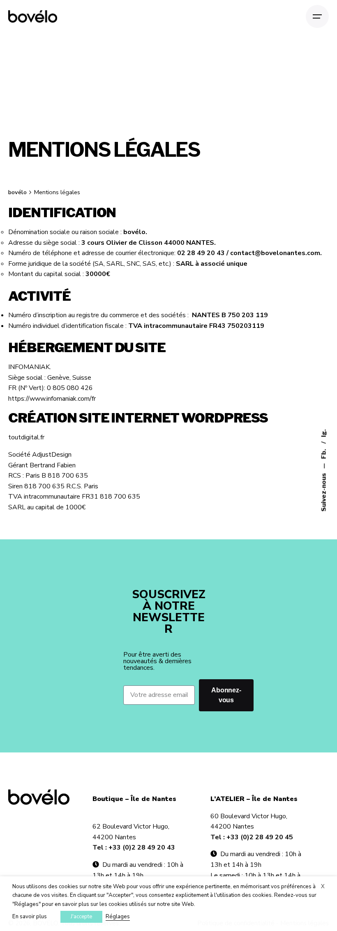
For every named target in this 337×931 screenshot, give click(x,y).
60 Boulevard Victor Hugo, (248, 816)
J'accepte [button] (81, 916)
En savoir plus (29, 916)
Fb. (324, 453)
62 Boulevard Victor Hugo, (130, 826)
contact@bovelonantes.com (275, 253)
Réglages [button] (118, 916)
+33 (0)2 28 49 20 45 (259, 837)
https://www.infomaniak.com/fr (52, 398)
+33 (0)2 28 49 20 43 (141, 847)
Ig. (324, 433)
